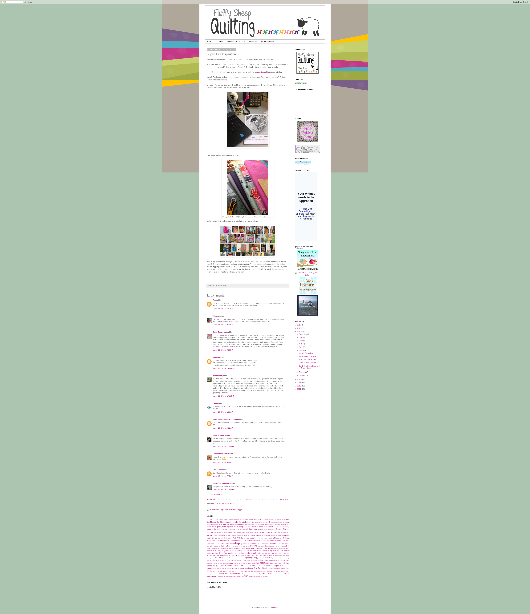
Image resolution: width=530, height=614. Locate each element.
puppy (249, 563)
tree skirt (275, 574)
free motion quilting (267, 538)
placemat (280, 560)
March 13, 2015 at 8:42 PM (223, 462)
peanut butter (211, 560)
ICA (283, 543)
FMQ (234, 538)
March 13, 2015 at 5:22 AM (223, 428)
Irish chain (261, 546)
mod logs (269, 550)
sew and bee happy (245, 568)
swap (221, 574)
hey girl (260, 543)
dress (234, 532)
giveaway (222, 540)
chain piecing (284, 524)
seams (229, 568)
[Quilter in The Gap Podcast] (307, 315)
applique (232, 519)
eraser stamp (277, 532)
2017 (299, 325)
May (301, 344)
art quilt (241, 519)
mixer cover (261, 550)
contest (223, 529)
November (303, 334)
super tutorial (261, 72)
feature (267, 535)
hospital (265, 543)
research (246, 566)
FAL (229, 535)
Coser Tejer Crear (220, 332)
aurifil (246, 519)
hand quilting (221, 544)
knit (287, 546)
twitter (220, 576)
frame (243, 538)
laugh (243, 548)
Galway (286, 538)
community (285, 527)
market (232, 550)
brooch (234, 524)
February (302, 372)
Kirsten (216, 316)
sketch (226, 571)
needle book (278, 555)
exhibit (284, 532)
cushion (260, 529)
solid (233, 571)
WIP (246, 576)
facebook (224, 535)
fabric (210, 535)
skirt (230, 571)
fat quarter (251, 535)
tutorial (286, 574)
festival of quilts (276, 535)
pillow (246, 560)
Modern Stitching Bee (215, 555)
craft (227, 529)
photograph (237, 560)
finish (286, 535)
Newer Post (211, 499)
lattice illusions (235, 548)
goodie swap (246, 540)
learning (254, 548)
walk (230, 576)
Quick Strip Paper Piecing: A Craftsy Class (309, 367)
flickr (222, 538)
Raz (214, 300)
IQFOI (255, 546)
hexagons (253, 544)
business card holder (255, 524)
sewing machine (274, 568)
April (301, 347)
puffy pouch (243, 563)
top (260, 574)
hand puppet (211, 543)
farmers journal (236, 535)
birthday (251, 522)
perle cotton (220, 560)
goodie (238, 540)
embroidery (267, 532)
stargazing (255, 571)
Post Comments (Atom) (225, 503)
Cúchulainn (253, 529)
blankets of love (260, 522)
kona (228, 548)
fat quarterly (260, 535)
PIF (243, 560)
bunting (245, 524)
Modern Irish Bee (219, 553)
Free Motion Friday (253, 538)
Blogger (275, 607)
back (263, 519)
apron (237, 519)
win (243, 576)
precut (236, 563)
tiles (257, 574)
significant (216, 571)
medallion (238, 551)
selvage (234, 568)
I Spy (279, 543)
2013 (299, 383)
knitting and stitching (219, 548)
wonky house (253, 576)
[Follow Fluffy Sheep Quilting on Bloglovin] (303, 164)
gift (216, 540)
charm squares (227, 527)
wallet (234, 576)
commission (277, 527)
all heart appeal (218, 519)
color (271, 527)
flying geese (228, 538)
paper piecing (251, 558)
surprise (216, 574)
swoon (227, 574)
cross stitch (244, 529)
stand (245, 571)
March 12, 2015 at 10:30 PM (223, 396)
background (269, 519)
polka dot (210, 563)
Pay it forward (275, 558)
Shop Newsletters (250, 41)
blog (272, 522)
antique (226, 519)
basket (279, 519)
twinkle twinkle (212, 576)
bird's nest (232, 522)
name (252, 555)
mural (248, 555)
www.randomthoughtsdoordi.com (226, 419)
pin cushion (263, 560)
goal (228, 540)
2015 (299, 331)
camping (265, 524)
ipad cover (246, 546)
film (283, 535)
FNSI (239, 538)
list (273, 548)
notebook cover (229, 558)
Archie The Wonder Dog (222, 484)
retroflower (259, 566)
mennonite (246, 550)
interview (229, 546)
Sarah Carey (218, 470)
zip (267, 576)
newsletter (215, 558)
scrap (209, 568)
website (239, 576)
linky (270, 548)
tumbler (281, 574)
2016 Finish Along (267, 41)
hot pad (271, 543)
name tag (266, 555)
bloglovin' (215, 524)
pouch (231, 563)
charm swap (238, 527)
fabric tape (217, 535)
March (301, 350)
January (302, 375)
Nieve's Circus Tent (306, 353)
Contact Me (219, 41)
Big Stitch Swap (223, 522)
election (244, 532)
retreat (252, 565)
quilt (262, 562)
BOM (220, 524)
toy (266, 574)
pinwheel (272, 560)
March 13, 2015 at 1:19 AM (223, 412)
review (266, 566)
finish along (212, 538)
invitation (236, 546)
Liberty (265, 548)
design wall (267, 529)
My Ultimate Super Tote (307, 356)
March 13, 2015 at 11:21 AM (223, 446)
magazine (225, 551)
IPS (251, 546)
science (286, 566)
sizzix (222, 571)
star (249, 571)
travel (270, 574)
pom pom (216, 563)
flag (219, 538)
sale (270, 566)
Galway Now (211, 540)
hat (244, 543)
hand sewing (230, 543)
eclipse (239, 532)
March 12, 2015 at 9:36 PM (223, 350)
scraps (213, 568)
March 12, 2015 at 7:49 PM (223, 309)
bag (275, 520)
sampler (276, 566)
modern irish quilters (236, 553)
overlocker (238, 558)
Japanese (268, 546)
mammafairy (218, 376)
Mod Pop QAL (278, 550)
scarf (281, 566)
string (282, 571)
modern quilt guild (253, 553)
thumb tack (252, 574)
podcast (286, 560)
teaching (242, 574)
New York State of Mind (307, 360)
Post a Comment (216, 495)
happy (239, 543)
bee (287, 519)
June (301, 341)
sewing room (285, 568)
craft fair (232, 529)
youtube (263, 576)
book (224, 524)
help (247, 544)
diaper (273, 529)
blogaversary (278, 522)
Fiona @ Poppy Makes (221, 435)
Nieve (221, 558)
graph (275, 540)
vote (227, 576)
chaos (209, 527)
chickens (247, 527)
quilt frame (278, 563)
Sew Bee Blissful (261, 568)
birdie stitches (242, 522)
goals (232, 540)
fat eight (244, 535)
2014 (299, 379)
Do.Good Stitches (282, 529)
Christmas (254, 527)
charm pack (216, 527)
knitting (209, 548)
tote (263, 574)
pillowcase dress (253, 560)
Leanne (216, 403)
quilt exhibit (269, 563)
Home (209, 41)
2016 (299, 328)
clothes (266, 527)
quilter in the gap (212, 566)
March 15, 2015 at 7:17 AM (223, 476)
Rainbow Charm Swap (234, 566)
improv (287, 543)
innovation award (212, 546)
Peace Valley (284, 558)
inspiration (222, 546)
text (247, 574)
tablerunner (234, 574)
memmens (217, 357)
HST (275, 543)
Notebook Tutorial (233, 41)
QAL (257, 563)
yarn (258, 576)
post (227, 563)
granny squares (267, 540)
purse (254, 563)
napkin (271, 555)
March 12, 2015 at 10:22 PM (223, 368)
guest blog (281, 540)
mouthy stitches (234, 555)
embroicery (258, 532)
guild (287, 540)
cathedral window (274, 524)
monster (225, 555)
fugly (281, 538)
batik (283, 519)
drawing (229, 532)
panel (244, 558)
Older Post (284, 499)
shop (210, 571)
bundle (240, 524)
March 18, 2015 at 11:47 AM (223, 490)
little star (277, 548)
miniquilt (253, 551)
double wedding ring (220, 532)
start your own (264, 571)
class (261, 527)
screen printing (221, 568)
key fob (274, 546)
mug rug (243, 555)
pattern (267, 558)
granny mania (256, 540)
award (251, 519)
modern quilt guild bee (269, 553)
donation (210, 532)
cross (237, 529)
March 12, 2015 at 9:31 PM (223, 325)
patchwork (260, 558)
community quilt (213, 529)
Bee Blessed (211, 522)
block (268, 522)
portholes (223, 563)
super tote (210, 574)
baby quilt (257, 520)
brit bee (229, 524)
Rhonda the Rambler (221, 454)
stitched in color (275, 571)
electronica (251, 532)
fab (288, 532)
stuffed (286, 571)
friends (276, 538)
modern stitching (283, 553)
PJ (276, 560)
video (224, 576)
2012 (299, 386)
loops (282, 548)
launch (248, 548)
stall (242, 571)
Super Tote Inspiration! (307, 363)
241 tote (209, 519)
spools (237, 571)
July (301, 337)
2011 (299, 389)
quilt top (285, 563)
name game (258, 555)
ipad (240, 546)
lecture (260, 548)
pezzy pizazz (228, 560)
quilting (222, 566)
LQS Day (217, 550)
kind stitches (282, 546)
